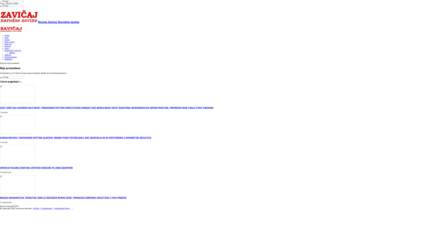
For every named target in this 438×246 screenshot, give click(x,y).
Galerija (8, 55)
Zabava (12, 53)
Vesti (7, 38)
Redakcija (8, 59)
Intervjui (8, 44)
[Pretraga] (1, 1)
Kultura (8, 46)
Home (7, 35)
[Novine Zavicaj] (11, 31)
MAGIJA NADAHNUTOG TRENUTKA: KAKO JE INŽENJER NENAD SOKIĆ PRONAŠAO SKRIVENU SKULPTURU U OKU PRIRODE (63, 198)
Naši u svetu (10, 42)
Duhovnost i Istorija (13, 51)
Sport (7, 48)
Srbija (7, 40)
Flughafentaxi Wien (62, 208)
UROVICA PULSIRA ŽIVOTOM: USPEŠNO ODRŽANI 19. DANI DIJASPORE (36, 168)
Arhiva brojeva (11, 57)
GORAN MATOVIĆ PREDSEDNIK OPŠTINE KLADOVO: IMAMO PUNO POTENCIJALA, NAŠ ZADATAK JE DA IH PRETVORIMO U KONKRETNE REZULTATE (75, 138)
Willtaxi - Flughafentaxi (42, 208)
